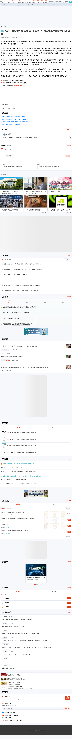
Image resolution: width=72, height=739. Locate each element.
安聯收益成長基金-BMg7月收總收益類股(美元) (12, 512)
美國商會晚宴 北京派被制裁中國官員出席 (49, 167)
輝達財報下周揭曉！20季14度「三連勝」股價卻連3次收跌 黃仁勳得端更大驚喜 (60, 210)
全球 (30, 2)
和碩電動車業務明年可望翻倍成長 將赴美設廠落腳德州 (15, 122)
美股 (16, 2)
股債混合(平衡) (9, 515)
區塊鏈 (41, 5)
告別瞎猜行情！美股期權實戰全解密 (13, 80)
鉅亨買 (37, 2)
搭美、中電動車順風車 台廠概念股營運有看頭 (13, 117)
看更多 (68, 129)
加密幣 (33, 2)
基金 (23, 2)
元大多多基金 (4, 524)
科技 (9, 5)
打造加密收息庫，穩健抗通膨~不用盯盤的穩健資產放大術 (21, 446)
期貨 (37, 5)
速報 (25, 5)
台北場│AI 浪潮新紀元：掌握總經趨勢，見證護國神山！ (22, 439)
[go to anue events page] (63, 2)
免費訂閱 (67, 708)
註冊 (70, 1)
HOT (8, 432)
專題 (59, 5)
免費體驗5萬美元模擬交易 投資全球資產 (14, 83)
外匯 (26, 2)
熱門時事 (20, 5)
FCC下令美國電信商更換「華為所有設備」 (14, 167)
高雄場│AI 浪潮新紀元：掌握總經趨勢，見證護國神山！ (22, 452)
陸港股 (19, 2)
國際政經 (9, 26)
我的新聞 (69, 5)
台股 (12, 2)
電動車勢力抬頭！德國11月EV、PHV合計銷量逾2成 (15, 119)
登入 (68, 1)
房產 (46, 5)
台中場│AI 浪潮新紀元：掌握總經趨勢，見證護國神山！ (22, 432)
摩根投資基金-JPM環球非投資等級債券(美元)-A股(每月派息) (16, 531)
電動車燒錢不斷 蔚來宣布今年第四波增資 (12, 124)
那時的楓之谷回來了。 (57, 191)
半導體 (7, 607)
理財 (50, 5)
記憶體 (7, 598)
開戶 (69, 513)
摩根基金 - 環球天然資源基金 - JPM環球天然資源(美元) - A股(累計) (17, 518)
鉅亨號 (42, 2)
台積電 (7, 602)
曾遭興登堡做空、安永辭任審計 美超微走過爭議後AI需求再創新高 (11, 192)
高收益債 (8, 533)
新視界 (54, 5)
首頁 (6, 2)
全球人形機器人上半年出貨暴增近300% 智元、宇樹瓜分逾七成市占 (11, 210)
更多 (68, 259)
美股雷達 (8, 342)
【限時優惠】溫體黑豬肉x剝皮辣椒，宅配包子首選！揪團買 (35, 210)
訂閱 (46, 2)
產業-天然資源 (9, 521)
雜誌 (64, 5)
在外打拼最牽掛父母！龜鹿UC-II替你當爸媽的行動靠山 (36, 192)
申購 (69, 520)
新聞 (9, 2)
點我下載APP (18, 85)
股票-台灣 (8, 527)
